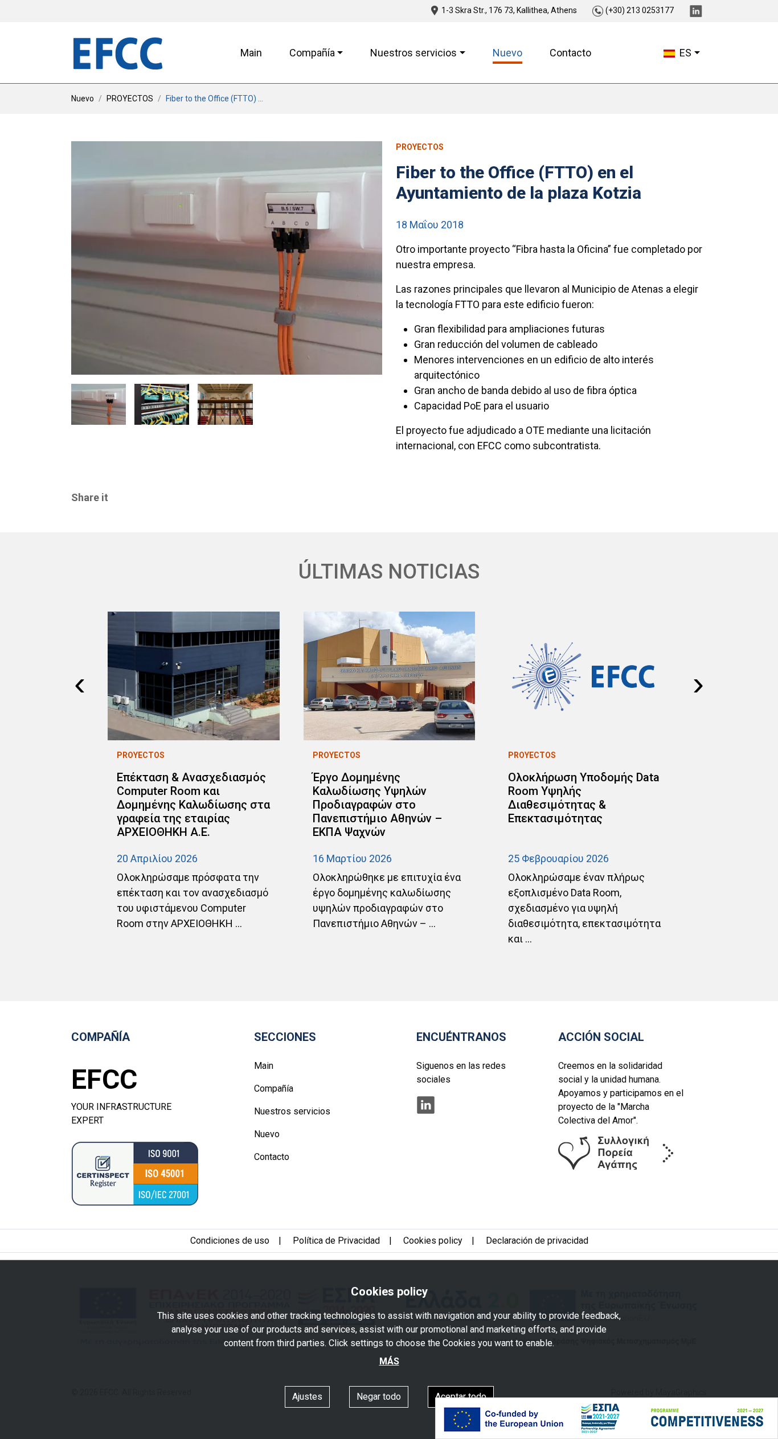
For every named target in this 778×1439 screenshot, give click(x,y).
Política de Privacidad (336, 1240)
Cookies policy (432, 1240)
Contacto (570, 53)
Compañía (273, 1088)
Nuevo (507, 53)
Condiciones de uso (229, 1240)
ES (684, 53)
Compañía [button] (312, 53)
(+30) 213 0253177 (639, 10)
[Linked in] (695, 10)
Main (251, 53)
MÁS (389, 1361)
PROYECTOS (130, 98)
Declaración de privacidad (537, 1240)
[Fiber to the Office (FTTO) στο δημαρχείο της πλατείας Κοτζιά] (226, 258)
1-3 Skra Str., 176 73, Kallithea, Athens (509, 10)
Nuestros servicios (292, 1111)
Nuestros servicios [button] (413, 53)
